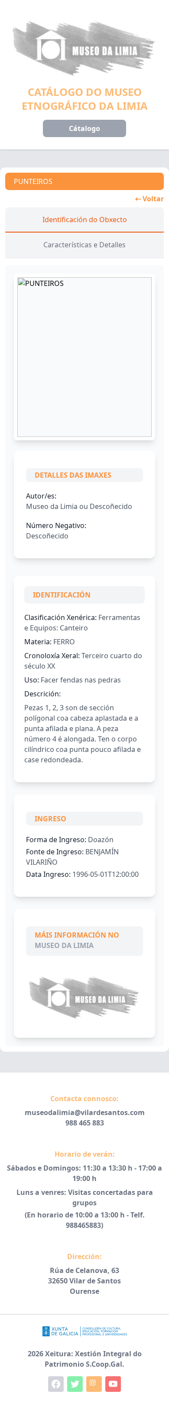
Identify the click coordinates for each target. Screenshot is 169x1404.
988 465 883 (84, 1123)
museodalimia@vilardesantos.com (85, 1112)
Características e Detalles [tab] (84, 244)
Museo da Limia (64, 945)
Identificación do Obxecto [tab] (84, 219)
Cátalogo (84, 128)
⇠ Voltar (149, 198)
